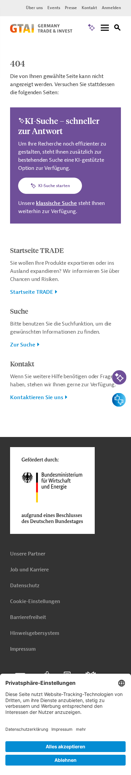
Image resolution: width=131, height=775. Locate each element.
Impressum (23, 649)
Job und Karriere (29, 570)
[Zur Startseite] (41, 31)
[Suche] (117, 28)
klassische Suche (56, 203)
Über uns (34, 7)
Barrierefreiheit (28, 617)
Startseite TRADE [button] (31, 292)
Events (53, 7)
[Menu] (105, 28)
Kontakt (89, 7)
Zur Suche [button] (22, 344)
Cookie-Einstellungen (35, 601)
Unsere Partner (27, 554)
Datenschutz (24, 586)
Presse (71, 7)
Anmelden (111, 7)
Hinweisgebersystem (34, 633)
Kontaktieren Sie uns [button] (36, 397)
